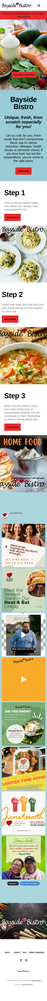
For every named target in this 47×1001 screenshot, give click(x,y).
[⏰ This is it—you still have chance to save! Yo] (23, 768)
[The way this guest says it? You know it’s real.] (23, 679)
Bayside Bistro (36, 980)
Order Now (23, 171)
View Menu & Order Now (24, 75)
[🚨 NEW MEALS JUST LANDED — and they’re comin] (23, 590)
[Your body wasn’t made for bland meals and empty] (23, 724)
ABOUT (7, 952)
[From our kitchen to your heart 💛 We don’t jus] (23, 857)
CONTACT (17, 952)
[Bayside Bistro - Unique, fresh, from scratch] (17, 5)
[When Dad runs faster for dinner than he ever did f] (23, 634)
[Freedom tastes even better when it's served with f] (23, 813)
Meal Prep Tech (28, 984)
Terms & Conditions (36, 952)
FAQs (25, 952)
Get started (12, 217)
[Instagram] (26, 960)
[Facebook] (20, 960)
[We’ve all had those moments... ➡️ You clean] (23, 545)
